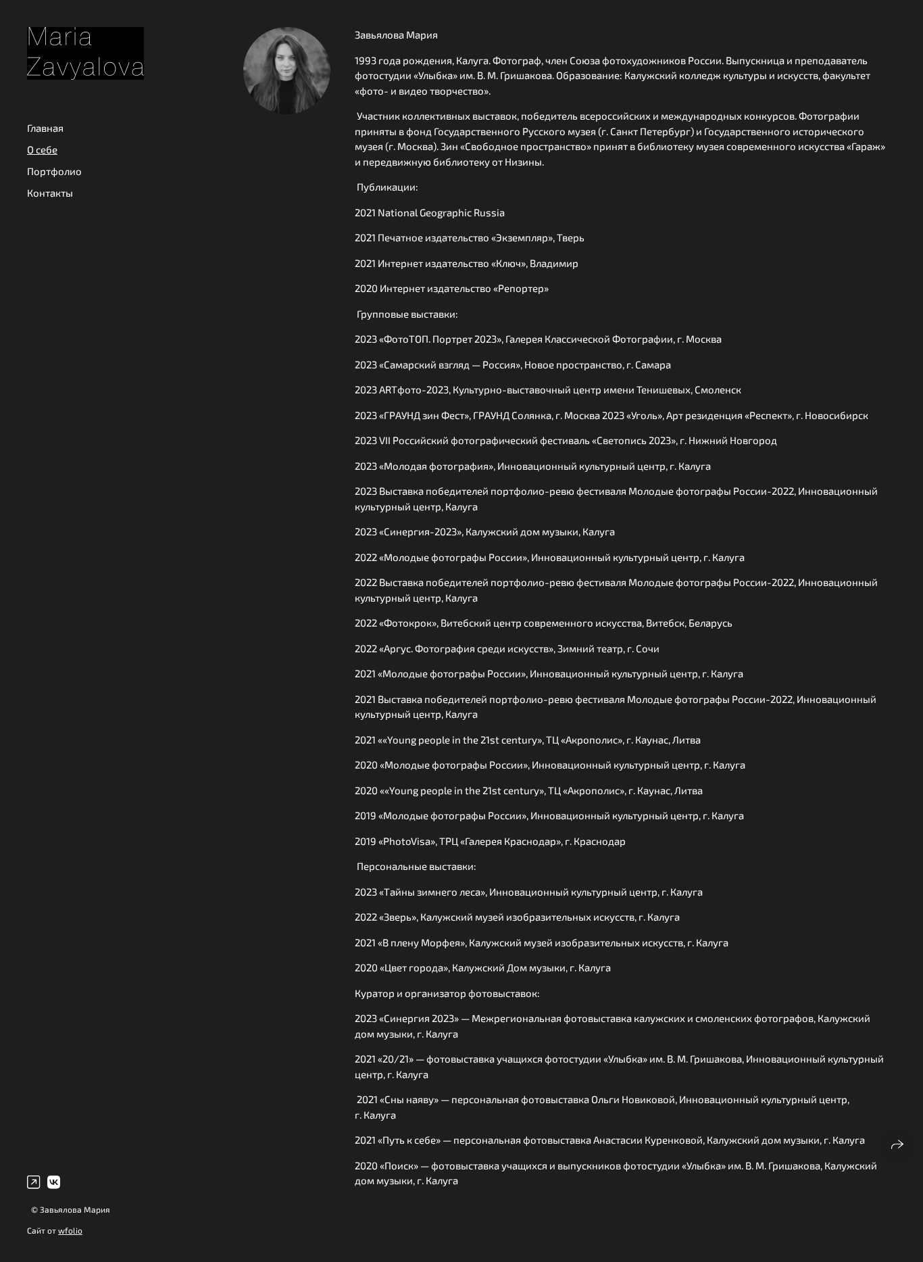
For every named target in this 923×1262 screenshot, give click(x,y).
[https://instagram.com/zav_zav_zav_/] (33, 1181)
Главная (45, 128)
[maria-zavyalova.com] (85, 53)
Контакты (50, 193)
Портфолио (54, 171)
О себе (42, 149)
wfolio (70, 1230)
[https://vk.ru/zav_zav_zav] (53, 1181)
